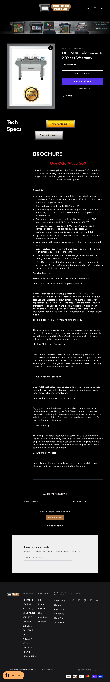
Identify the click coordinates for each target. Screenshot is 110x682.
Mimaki (42, 621)
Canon (41, 608)
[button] (87, 8)
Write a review (55, 517)
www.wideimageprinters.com (25, 670)
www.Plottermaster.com (73, 48)
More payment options (82, 88)
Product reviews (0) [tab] (31, 502)
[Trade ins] (49, 140)
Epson (41, 604)
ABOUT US (28, 600)
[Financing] (61, 128)
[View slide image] (55, 27)
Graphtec (43, 617)
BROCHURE (48, 154)
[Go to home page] (55, 8)
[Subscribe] (70, 557)
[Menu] (8, 8)
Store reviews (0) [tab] (79, 502)
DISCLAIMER (29, 656)
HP (39, 600)
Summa (42, 613)
